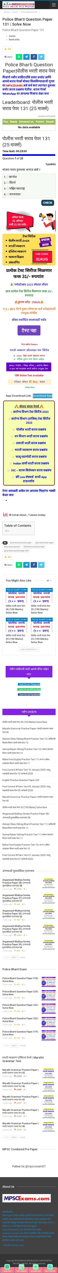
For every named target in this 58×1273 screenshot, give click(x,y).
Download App (42, 396)
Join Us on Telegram (29, 684)
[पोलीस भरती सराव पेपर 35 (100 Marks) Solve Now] (41, 595)
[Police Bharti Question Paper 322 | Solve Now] (49, 1022)
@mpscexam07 (35, 1166)
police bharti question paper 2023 (16, 551)
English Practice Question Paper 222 (20, 780)
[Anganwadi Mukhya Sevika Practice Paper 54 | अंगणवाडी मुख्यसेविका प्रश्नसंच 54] (49, 945)
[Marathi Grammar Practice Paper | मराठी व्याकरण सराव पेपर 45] (49, 1073)
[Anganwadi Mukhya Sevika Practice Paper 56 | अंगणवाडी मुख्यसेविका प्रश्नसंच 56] (49, 914)
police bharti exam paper (44, 543)
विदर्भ (12, 183)
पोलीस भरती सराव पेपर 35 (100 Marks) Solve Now (24, 807)
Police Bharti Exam (16, 590)
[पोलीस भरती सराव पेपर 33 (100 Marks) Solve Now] (41, 625)
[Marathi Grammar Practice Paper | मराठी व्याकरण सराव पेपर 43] (49, 1100)
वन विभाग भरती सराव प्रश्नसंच (29, 436)
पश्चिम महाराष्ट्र (17, 188)
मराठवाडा (15, 194)
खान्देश (12, 177)
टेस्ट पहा (29, 330)
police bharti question (12, 547)
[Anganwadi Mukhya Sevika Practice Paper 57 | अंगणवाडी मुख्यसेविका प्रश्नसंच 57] (49, 899)
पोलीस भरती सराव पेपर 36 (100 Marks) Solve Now (24, 722)
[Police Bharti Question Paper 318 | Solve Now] (49, 982)
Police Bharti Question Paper (34, 547)
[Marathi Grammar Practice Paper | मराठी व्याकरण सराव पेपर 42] (49, 1114)
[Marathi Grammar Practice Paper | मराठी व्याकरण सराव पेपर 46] (49, 1087)
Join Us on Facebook (29, 694)
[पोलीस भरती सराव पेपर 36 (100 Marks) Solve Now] (16, 595)
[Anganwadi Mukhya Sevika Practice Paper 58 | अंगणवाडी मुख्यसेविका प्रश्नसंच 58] (49, 883)
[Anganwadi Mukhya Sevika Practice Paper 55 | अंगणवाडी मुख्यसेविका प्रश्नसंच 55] (49, 930)
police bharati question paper (21, 543)
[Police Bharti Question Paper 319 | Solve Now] (49, 1035)
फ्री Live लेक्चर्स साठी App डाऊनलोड (29, 479)
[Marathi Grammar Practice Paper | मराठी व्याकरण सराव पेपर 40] (49, 1127)
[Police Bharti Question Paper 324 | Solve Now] (49, 995)
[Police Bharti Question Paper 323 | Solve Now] (49, 1009)
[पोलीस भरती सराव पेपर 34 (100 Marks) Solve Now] (16, 625)
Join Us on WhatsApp (30, 689)
